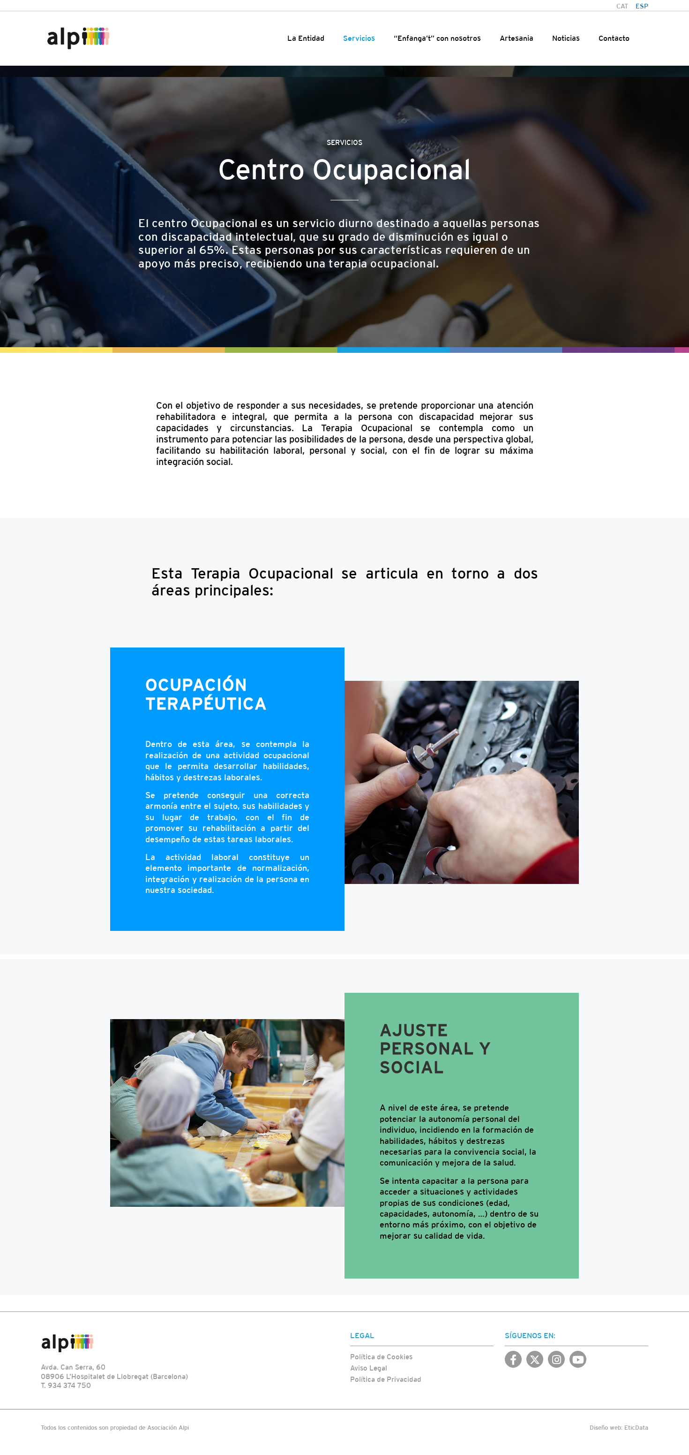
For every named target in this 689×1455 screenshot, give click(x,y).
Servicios (359, 38)
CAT (622, 6)
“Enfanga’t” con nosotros (437, 38)
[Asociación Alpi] (78, 38)
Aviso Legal (368, 1368)
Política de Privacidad (385, 1379)
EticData (636, 1427)
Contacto (614, 38)
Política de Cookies (381, 1357)
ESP (642, 6)
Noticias (566, 38)
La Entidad (305, 38)
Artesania (516, 38)
